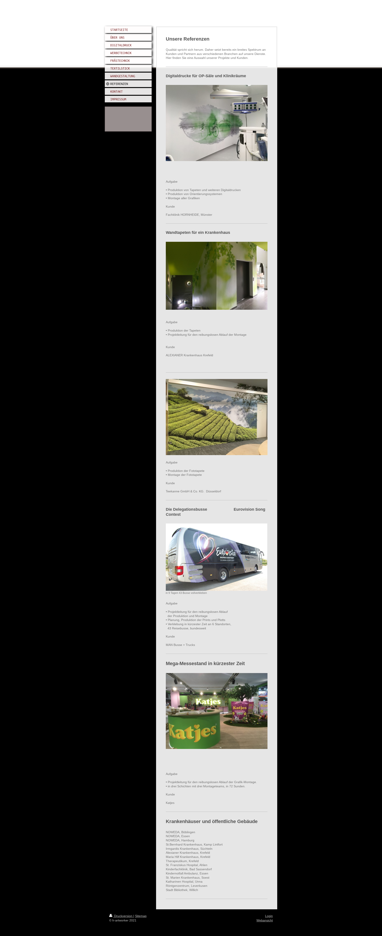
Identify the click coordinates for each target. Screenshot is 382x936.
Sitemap (141, 916)
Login (269, 916)
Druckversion (123, 916)
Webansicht (264, 920)
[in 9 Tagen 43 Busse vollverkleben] (216, 557)
